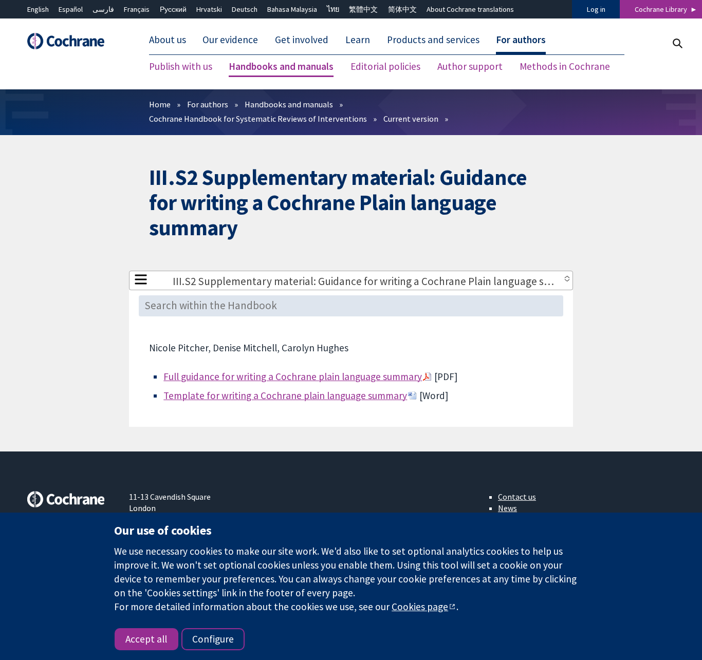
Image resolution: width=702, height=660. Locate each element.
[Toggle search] (677, 43)
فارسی (103, 9)
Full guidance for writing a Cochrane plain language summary (292, 376)
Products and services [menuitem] (433, 40)
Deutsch (244, 9)
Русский (173, 9)
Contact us (517, 497)
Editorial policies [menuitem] (385, 67)
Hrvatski (209, 9)
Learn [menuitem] (357, 40)
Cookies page (420, 606)
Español (71, 9)
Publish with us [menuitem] (180, 67)
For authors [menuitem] (521, 40)
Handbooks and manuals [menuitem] (281, 67)
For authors (207, 104)
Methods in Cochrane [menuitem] (565, 67)
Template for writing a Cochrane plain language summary (285, 395)
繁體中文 (363, 9)
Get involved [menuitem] (301, 40)
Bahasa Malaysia (292, 9)
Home (160, 104)
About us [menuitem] (167, 40)
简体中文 (402, 9)
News (507, 508)
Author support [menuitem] (470, 67)
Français (137, 9)
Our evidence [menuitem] (230, 40)
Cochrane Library (661, 9)
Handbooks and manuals (289, 104)
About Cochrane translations (470, 9)
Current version (410, 119)
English (38, 9)
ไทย (333, 9)
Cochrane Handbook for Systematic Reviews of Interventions (258, 119)
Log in (596, 9)
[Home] (71, 41)
